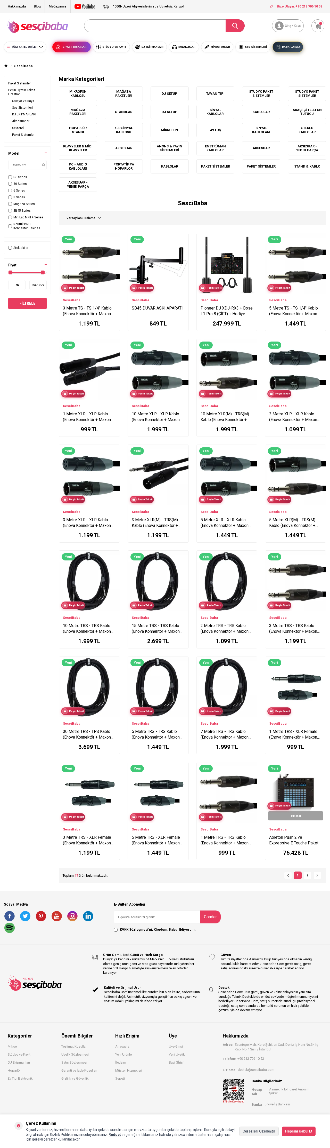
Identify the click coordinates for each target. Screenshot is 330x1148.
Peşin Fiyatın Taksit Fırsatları (21, 92)
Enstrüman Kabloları (215, 148)
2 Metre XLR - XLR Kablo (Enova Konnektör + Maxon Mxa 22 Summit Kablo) (293, 417)
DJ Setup (169, 94)
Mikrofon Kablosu (78, 94)
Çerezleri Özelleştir (259, 1131)
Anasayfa (122, 1046)
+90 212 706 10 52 (250, 1058)
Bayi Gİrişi (176, 1062)
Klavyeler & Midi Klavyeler (78, 148)
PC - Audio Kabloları (78, 166)
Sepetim (121, 1078)
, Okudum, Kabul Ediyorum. (158, 929)
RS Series (20, 177)
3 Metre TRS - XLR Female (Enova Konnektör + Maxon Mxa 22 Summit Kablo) (87, 840)
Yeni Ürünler (124, 1054)
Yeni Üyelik (177, 1054)
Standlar (123, 112)
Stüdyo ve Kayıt (19, 1054)
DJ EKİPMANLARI (24, 114)
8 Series (19, 197)
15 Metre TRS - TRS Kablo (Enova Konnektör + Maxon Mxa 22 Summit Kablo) (156, 628)
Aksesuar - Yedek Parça (307, 148)
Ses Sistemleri (22, 107)
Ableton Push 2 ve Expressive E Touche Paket (293, 840)
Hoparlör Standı (78, 130)
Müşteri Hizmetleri (128, 1070)
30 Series (20, 184)
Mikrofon (169, 130)
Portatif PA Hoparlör (123, 166)
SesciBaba (71, 300)
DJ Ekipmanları (19, 1062)
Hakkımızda (17, 6)
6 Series (19, 190)
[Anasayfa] (6, 66)
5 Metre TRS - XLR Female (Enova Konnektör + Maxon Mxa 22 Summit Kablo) (156, 840)
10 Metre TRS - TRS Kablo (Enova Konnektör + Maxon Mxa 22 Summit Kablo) (87, 628)
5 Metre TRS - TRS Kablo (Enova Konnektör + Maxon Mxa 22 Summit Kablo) (156, 734)
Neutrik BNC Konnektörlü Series (26, 226)
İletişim (120, 1062)
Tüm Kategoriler (24, 47)
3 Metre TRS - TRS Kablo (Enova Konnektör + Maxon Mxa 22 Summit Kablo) (293, 628)
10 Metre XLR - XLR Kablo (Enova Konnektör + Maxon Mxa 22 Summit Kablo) (156, 417)
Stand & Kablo (307, 166)
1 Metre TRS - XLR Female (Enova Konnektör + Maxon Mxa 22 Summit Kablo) (293, 734)
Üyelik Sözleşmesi (75, 1054)
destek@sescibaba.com (256, 1070)
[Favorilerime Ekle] (113, 246)
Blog (37, 6)
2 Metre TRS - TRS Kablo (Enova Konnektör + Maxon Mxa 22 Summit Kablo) (225, 628)
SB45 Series (22, 210)
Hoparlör (14, 1070)
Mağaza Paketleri (123, 94)
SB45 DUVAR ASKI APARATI (157, 308)
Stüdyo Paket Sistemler (261, 94)
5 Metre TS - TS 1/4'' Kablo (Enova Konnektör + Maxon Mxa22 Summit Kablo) (293, 311)
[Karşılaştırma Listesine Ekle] (113, 238)
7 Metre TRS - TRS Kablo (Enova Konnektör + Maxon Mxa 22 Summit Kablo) (225, 734)
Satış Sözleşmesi (74, 1062)
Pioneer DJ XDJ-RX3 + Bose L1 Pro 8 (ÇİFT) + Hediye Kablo (227, 311)
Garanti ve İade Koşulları (79, 1070)
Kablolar (261, 112)
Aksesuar (123, 148)
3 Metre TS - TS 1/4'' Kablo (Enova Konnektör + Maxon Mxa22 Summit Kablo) (87, 311)
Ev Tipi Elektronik (20, 1078)
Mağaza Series (24, 204)
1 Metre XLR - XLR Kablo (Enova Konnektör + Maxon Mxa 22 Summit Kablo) (87, 417)
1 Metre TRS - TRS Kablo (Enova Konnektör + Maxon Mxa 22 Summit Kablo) (225, 840)
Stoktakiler (20, 248)
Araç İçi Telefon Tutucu (307, 112)
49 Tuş (215, 130)
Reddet (115, 1135)
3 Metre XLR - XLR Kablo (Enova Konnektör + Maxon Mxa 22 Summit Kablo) (87, 522)
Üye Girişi (176, 1046)
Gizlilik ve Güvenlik (75, 1078)
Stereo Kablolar (307, 130)
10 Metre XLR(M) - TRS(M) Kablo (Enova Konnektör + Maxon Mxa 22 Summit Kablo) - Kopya (225, 417)
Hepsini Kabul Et (298, 1131)
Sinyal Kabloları (216, 112)
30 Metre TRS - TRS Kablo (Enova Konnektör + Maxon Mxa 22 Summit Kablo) (87, 734)
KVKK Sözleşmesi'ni (136, 929)
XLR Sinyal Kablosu (123, 130)
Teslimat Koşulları (74, 1046)
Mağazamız (58, 6)
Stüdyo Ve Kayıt (23, 101)
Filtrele (27, 303)
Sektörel (18, 128)
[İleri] (317, 875)
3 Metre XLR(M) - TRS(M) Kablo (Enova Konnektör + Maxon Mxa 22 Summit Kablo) (155, 522)
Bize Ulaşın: (299, 6)
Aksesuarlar (20, 121)
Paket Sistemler (19, 83)
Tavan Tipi (215, 94)
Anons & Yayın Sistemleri (169, 148)
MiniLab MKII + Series (28, 217)
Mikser (13, 1046)
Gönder (210, 916)
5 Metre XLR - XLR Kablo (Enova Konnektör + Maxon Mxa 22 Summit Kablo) (225, 522)
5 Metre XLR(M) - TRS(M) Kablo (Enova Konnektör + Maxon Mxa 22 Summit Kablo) (292, 522)
